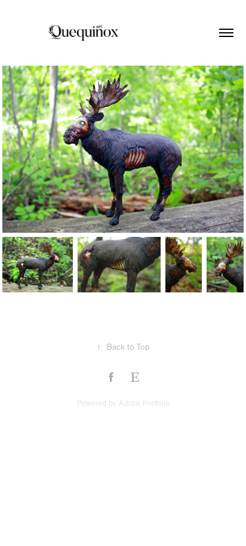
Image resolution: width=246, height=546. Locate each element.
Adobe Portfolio (144, 403)
